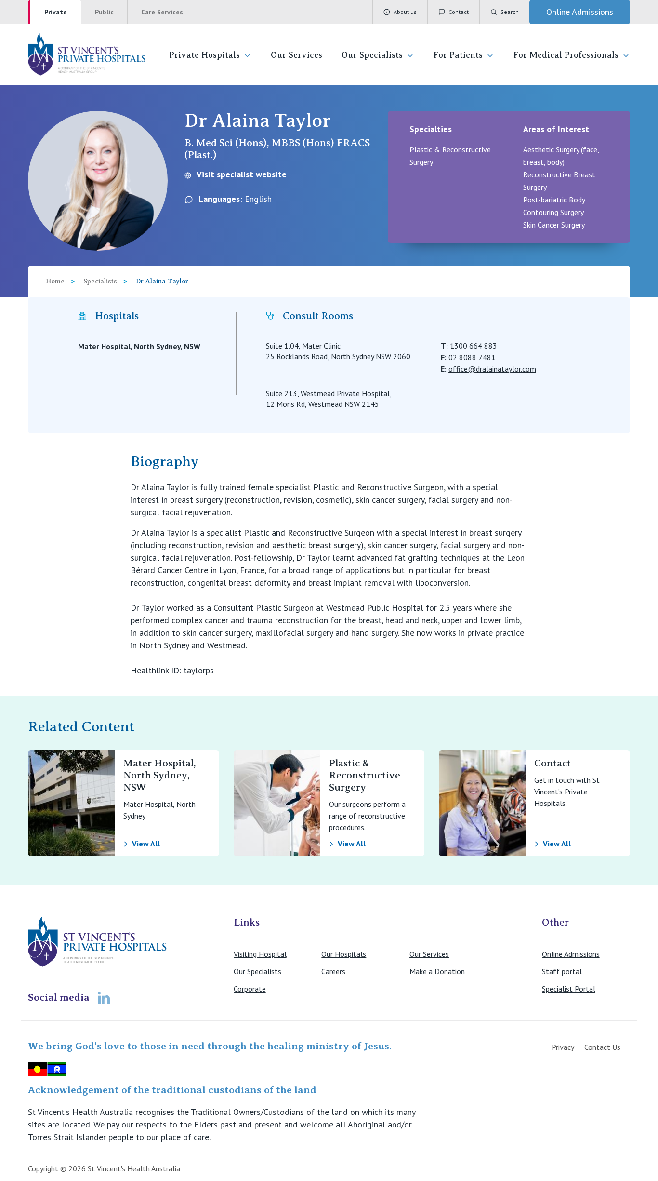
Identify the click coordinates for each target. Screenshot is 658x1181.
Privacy (563, 1047)
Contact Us (602, 1047)
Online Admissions (571, 954)
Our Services (296, 55)
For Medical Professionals (566, 55)
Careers (333, 971)
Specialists (100, 281)
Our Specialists (372, 55)
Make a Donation (437, 971)
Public (104, 12)
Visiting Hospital (260, 954)
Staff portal (562, 971)
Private (55, 12)
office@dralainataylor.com (492, 369)
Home (55, 281)
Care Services (162, 12)
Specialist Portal (568, 988)
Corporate (250, 988)
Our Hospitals (343, 954)
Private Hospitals (204, 55)
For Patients (458, 55)
